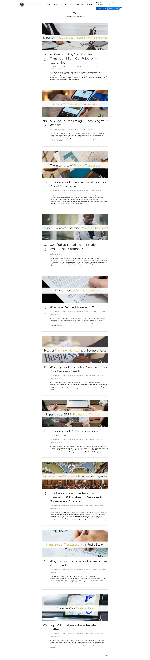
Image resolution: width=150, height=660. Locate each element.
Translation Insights (88, 66)
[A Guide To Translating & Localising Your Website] (75, 103)
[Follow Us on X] (87, 5)
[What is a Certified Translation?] (75, 289)
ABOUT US (56, 4)
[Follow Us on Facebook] (91, 5)
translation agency (88, 190)
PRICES (71, 4)
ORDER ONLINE (101, 8)
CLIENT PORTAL (113, 8)
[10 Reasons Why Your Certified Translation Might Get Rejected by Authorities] (75, 36)
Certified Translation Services (66, 66)
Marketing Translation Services (91, 439)
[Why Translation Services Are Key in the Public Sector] (75, 543)
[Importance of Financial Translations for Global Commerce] (75, 164)
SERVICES (64, 4)
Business (57, 66)
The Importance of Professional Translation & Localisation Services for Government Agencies (77, 497)
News (85, 253)
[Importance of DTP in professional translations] (75, 413)
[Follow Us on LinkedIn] (89, 5)
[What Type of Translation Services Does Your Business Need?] (75, 349)
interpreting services (98, 505)
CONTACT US (79, 4)
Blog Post (53, 66)
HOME (49, 4)
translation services (97, 66)
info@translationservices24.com (107, 3)
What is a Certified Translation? (72, 307)
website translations (73, 129)
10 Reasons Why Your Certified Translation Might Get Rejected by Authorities (74, 58)
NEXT (106, 656)
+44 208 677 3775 (105, 4)
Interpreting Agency (88, 375)
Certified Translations (78, 66)
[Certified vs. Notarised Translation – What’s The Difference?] (75, 227)
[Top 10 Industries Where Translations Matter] (75, 607)
